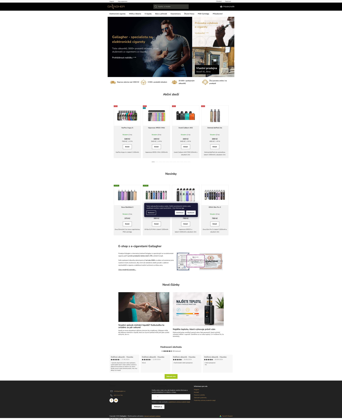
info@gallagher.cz (119, 391)
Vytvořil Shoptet (227, 416)
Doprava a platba (199, 395)
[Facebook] (111, 400)
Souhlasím (190, 213)
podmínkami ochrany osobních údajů (179, 402)
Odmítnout (179, 213)
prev (110, 133)
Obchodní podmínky (200, 398)
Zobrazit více (171, 376)
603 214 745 (118, 395)
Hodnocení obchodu (171, 347)
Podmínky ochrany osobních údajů (205, 400)
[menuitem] (117, 14)
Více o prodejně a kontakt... (127, 270)
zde (183, 208)
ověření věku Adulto (123, 419)
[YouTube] (116, 400)
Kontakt (196, 392)
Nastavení (151, 213)
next (231, 133)
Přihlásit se (158, 407)
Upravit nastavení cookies (152, 416)
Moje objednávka (122, 1)
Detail (127, 147)
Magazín (111, 1)
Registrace (228, 1)
